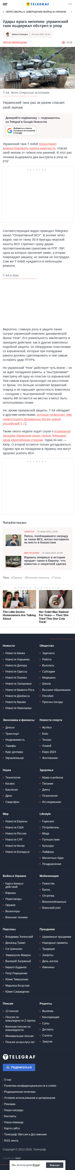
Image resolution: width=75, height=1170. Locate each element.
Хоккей (46, 745)
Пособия (48, 695)
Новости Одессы (16, 671)
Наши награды (13, 1110)
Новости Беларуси (17, 851)
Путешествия (51, 839)
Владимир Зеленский (19, 936)
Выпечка (47, 1011)
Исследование (51, 801)
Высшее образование (56, 689)
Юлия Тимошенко (16, 979)
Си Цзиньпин (13, 948)
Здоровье (46, 770)
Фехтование (50, 757)
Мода (45, 833)
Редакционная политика (19, 1091)
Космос (10, 783)
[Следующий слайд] (71, 11)
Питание (47, 783)
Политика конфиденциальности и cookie (30, 1085)
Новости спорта (51, 720)
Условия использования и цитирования (29, 1097)
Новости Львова (16, 677)
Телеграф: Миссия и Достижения (25, 1134)
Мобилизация (49, 875)
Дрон (8, 795)
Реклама (9, 1104)
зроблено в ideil (12, 1158)
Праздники (47, 929)
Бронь (46, 889)
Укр (70, 4)
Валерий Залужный (18, 961)
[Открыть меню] (5, 4)
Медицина (48, 677)
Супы (45, 1023)
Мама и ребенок (52, 777)
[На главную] (37, 4)
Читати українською (15, 42)
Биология (11, 789)
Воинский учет (51, 907)
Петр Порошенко (16, 973)
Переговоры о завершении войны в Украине (36, 11)
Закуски (47, 1041)
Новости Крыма (15, 702)
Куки (36, 1165)
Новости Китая (15, 845)
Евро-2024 (49, 751)
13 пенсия (11, 1011)
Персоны (9, 929)
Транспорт (12, 733)
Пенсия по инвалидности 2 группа (20, 1019)
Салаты (47, 1035)
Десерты (48, 1029)
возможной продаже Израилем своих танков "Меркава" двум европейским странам (36, 436)
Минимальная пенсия (19, 1036)
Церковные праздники (56, 936)
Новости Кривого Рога (19, 689)
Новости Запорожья (18, 683)
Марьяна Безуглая (17, 985)
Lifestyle (29, 532)
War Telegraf (31, 553)
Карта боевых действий (14, 885)
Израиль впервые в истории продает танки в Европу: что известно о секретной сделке (45, 560)
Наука (7, 770)
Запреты (47, 955)
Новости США (14, 827)
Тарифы (10, 745)
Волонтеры (12, 911)
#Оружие (16, 577)
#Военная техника (37, 577)
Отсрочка (48, 895)
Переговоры (13, 899)
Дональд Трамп (15, 942)
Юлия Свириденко (17, 991)
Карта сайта (12, 1128)
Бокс (45, 733)
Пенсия (8, 1003)
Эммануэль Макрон (18, 955)
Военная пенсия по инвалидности (18, 1028)
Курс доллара (14, 751)
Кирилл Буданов (16, 967)
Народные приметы (55, 942)
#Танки (56, 577)
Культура (48, 845)
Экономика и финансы (19, 720)
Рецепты (46, 1003)
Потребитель (50, 827)
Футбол (47, 727)
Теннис (46, 739)
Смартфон (12, 801)
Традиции (48, 948)
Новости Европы (16, 821)
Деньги (9, 727)
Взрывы (10, 892)
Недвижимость (15, 739)
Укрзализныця (14, 757)
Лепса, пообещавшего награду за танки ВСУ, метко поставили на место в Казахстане (46, 539)
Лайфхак (48, 851)
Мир (6, 813)
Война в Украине (14, 875)
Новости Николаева (18, 708)
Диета (46, 789)
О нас (8, 1079)
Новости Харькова (17, 659)
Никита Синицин (20, 34)
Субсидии (48, 671)
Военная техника (16, 917)
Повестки (48, 883)
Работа (46, 659)
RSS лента (11, 1140)
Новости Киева (15, 653)
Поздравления (51, 864)
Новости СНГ (14, 839)
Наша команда (13, 1122)
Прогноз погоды (52, 702)
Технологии (12, 777)
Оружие (10, 905)
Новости (9, 645)
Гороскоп (48, 821)
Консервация (50, 1017)
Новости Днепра (16, 665)
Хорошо (55, 1165)
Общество (47, 645)
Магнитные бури (52, 857)
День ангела (50, 961)
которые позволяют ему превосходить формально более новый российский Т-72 (37, 419)
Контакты (10, 1116)
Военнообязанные (54, 901)
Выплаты (48, 665)
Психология (50, 795)
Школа (46, 683)
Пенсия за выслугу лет (20, 1042)
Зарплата (48, 653)
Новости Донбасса (17, 695)
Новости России (15, 833)
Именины (48, 967)
